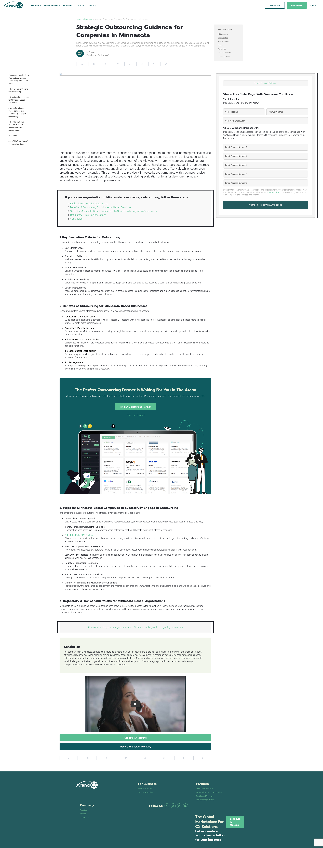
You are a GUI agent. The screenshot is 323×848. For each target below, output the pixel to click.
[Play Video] (135, 704)
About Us (83, 810)
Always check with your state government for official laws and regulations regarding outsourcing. (135, 627)
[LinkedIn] (185, 805)
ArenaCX (92, 52)
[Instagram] (179, 805)
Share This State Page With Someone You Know (19, 142)
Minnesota (87, 19)
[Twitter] (173, 805)
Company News (224, 56)
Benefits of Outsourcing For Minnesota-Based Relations (100, 207)
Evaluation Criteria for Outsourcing (89, 203)
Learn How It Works (135, 415)
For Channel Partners (204, 796)
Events (220, 45)
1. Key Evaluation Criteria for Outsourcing (18, 90)
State (78, 19)
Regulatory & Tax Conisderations (88, 214)
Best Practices (223, 42)
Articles (83, 814)
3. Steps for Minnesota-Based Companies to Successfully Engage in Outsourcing (17, 112)
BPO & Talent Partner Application (209, 792)
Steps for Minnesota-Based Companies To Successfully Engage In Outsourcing (113, 211)
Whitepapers (223, 34)
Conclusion (12, 136)
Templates (222, 49)
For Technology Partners (205, 800)
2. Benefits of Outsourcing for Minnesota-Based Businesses (18, 100)
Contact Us (84, 817)
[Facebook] (167, 805)
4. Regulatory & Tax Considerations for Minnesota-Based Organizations (16, 126)
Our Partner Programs (204, 788)
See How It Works (145, 788)
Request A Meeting (145, 792)
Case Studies (223, 38)
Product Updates (224, 53)
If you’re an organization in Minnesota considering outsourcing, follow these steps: (18, 79)
